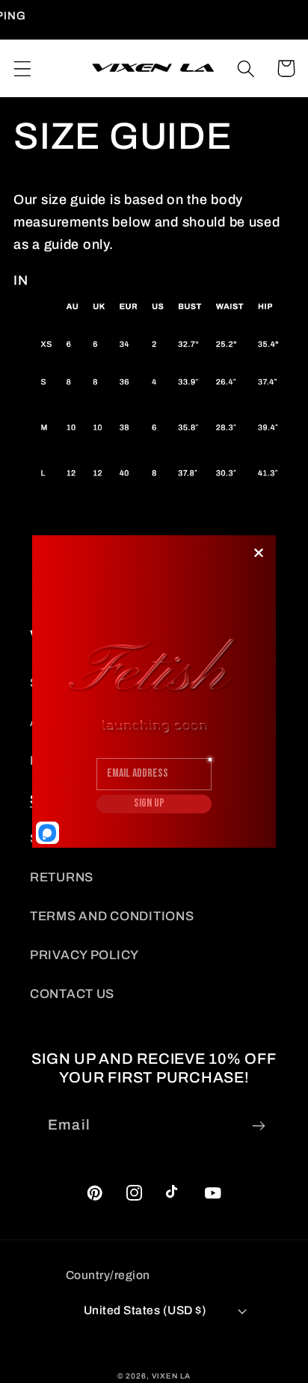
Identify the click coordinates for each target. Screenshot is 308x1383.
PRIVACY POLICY (84, 955)
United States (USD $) (145, 1310)
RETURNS (61, 877)
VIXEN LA (171, 1376)
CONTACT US (72, 994)
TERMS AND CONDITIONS (112, 916)
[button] (23, 68)
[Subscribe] (258, 1126)
